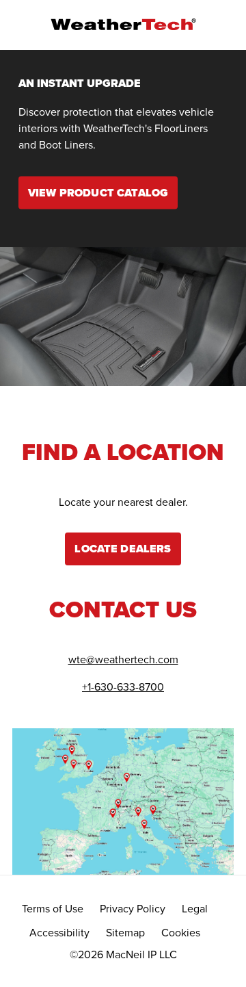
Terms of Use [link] (52, 908)
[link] (98, 192)
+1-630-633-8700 (123, 687)
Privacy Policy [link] (132, 908)
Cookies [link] (180, 932)
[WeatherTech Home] (123, 24)
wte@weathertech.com (123, 659)
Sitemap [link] (125, 932)
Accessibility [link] (59, 932)
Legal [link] (195, 908)
